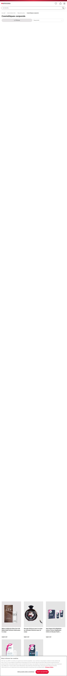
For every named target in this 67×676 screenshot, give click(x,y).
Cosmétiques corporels (33, 13)
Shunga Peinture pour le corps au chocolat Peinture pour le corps (33, 630)
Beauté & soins (21, 13)
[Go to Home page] (5, 3)
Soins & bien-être (11, 13)
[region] (33, 666)
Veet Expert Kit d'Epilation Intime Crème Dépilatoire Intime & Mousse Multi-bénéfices (54, 630)
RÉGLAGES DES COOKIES (25, 672)
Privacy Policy (49, 667)
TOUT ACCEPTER (42, 672)
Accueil (3, 13)
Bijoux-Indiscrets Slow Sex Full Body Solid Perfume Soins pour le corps (11, 630)
